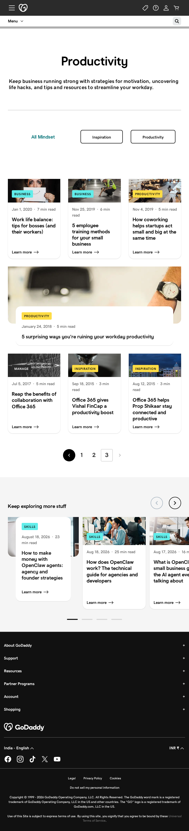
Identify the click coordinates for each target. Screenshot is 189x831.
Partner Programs (19, 684)
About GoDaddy (18, 645)
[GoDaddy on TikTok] (32, 761)
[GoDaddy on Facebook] (8, 761)
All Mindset (43, 137)
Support (11, 658)
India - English (16, 748)
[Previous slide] (157, 503)
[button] (72, 619)
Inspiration (101, 137)
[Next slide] (175, 503)
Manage (21, 369)
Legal (72, 778)
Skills (29, 527)
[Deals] (145, 8)
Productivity (153, 137)
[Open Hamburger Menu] (10, 8)
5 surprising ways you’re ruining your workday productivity (88, 336)
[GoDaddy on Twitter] (45, 761)
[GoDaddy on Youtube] (57, 761)
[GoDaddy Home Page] (24, 727)
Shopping (12, 709)
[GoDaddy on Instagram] (20, 761)
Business (22, 194)
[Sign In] (166, 8)
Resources (13, 671)
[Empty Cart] (176, 7)
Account (11, 696)
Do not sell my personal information (94, 787)
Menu (13, 21)
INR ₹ (174, 748)
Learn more (32, 592)
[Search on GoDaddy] (177, 21)
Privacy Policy (92, 778)
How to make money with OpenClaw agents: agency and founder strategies (42, 565)
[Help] (155, 8)
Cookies (115, 778)
